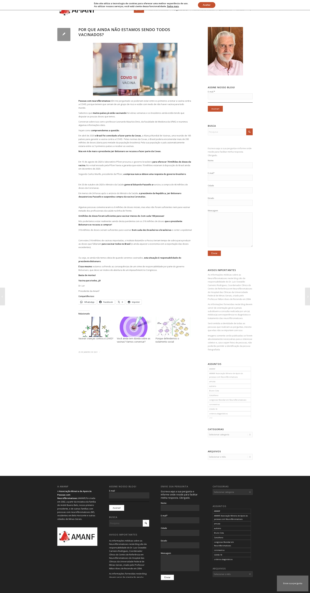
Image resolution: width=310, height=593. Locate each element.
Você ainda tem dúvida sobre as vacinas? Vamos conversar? (133, 340)
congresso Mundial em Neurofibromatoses (227, 400)
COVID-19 (213, 409)
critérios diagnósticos (218, 413)
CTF (210, 418)
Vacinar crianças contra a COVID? (95, 338)
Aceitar (207, 4)
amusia (212, 381)
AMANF (212, 369)
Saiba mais (173, 6)
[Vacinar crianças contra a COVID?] (96, 327)
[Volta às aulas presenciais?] (307, 296)
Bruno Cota (214, 390)
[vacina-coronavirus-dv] (63, 34)
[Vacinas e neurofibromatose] (2, 296)
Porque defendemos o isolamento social (167, 340)
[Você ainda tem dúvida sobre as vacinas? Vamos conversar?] (134, 327)
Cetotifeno (213, 395)
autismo (212, 386)
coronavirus (214, 404)
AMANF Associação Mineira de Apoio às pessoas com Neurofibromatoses (226, 375)
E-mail (211, 91)
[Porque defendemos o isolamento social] (173, 327)
